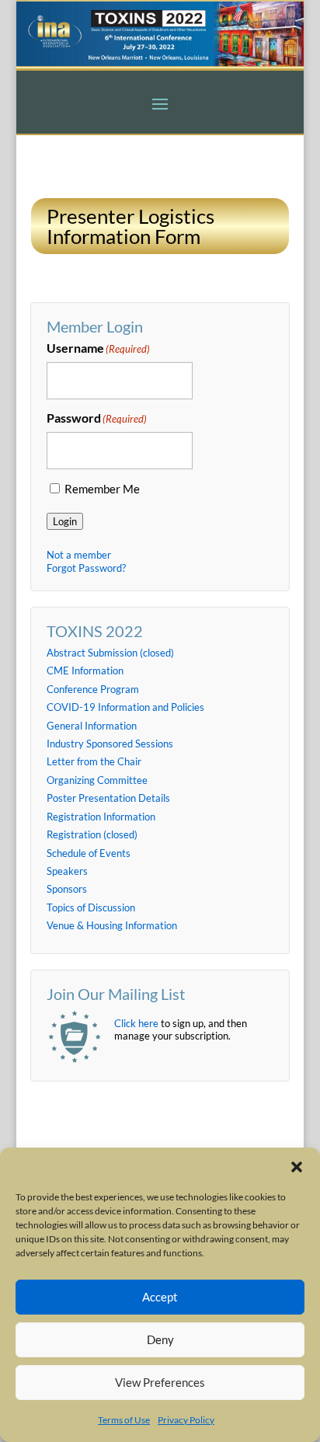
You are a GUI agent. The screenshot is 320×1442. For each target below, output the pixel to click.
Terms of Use (124, 1420)
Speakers (67, 871)
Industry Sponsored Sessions (110, 743)
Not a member (79, 555)
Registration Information (101, 816)
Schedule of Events (88, 853)
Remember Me (102, 489)
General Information (92, 725)
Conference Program (93, 689)
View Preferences (160, 1382)
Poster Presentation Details (108, 798)
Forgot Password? (86, 568)
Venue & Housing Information (112, 925)
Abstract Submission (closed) (110, 652)
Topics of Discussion (91, 907)
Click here (136, 1023)
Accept (160, 1297)
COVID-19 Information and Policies (125, 707)
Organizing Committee (97, 780)
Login (65, 521)
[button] (296, 1167)
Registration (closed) (92, 834)
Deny (160, 1339)
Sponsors (67, 889)
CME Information (85, 670)
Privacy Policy (186, 1420)
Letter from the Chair (94, 761)
